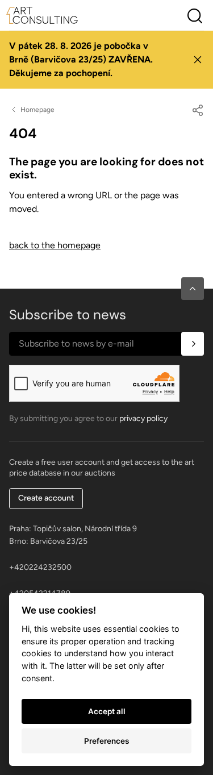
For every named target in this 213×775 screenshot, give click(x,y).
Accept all (107, 711)
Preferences (106, 740)
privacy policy (143, 418)
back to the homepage (55, 245)
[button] (192, 288)
